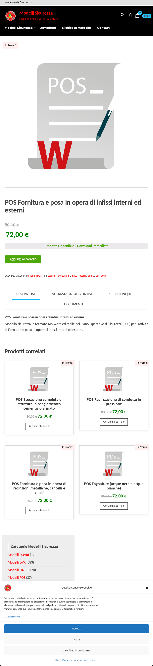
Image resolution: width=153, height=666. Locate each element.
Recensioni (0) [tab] (119, 294)
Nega (77, 639)
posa (103, 275)
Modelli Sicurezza (36, 13)
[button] (147, 588)
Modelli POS (35, 275)
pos (97, 275)
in (69, 275)
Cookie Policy (61, 660)
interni (82, 275)
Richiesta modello (76, 28)
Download (48, 28)
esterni (51, 275)
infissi (74, 275)
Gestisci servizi (13, 617)
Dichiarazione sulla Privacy (83, 660)
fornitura (62, 275)
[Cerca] (122, 14)
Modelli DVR (17, 563)
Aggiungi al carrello (23, 259)
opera (91, 275)
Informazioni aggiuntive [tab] (72, 294)
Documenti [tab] (73, 304)
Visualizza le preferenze (76, 650)
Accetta (76, 628)
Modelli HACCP (18, 570)
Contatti (103, 28)
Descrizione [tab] (26, 294)
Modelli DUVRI (18, 555)
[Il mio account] (130, 14)
